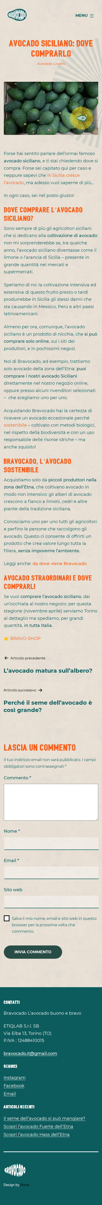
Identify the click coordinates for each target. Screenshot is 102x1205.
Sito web (13, 889)
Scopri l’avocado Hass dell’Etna (37, 1134)
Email (11, 860)
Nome (12, 831)
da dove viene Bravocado (59, 563)
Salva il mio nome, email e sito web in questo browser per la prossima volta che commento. (54, 925)
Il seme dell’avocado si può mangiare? (44, 1118)
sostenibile (15, 425)
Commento (17, 778)
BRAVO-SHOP (25, 638)
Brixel (24, 1185)
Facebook (14, 1085)
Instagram (15, 1077)
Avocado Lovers (51, 63)
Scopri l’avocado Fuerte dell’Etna (38, 1126)
